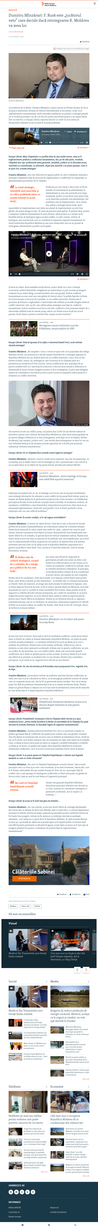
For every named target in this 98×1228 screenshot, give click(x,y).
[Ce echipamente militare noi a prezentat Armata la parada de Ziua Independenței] (15, 1035)
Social (13, 981)
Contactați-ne (14, 1212)
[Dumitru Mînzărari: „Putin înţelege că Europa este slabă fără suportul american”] (23, 479)
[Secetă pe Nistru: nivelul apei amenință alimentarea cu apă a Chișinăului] (57, 1073)
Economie (56, 1086)
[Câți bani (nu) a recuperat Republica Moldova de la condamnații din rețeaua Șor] (69, 1102)
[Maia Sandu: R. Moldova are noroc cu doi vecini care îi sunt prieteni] (15, 1046)
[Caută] (75, 1225)
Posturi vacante (15, 1217)
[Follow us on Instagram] (22, 1192)
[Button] (85, 41)
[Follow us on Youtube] (16, 1192)
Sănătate (15, 1086)
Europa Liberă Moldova (53, 135)
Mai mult (86, 1079)
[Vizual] (22, 1225)
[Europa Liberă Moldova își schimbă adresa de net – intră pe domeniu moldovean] (15, 1057)
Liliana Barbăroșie (16, 32)
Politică (13, 10)
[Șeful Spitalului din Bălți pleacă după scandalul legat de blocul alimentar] (15, 1165)
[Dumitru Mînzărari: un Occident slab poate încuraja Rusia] (23, 622)
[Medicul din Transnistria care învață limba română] (28, 940)
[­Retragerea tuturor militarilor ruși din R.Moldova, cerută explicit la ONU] (23, 328)
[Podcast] (49, 1225)
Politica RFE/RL (15, 1208)
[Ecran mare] (87, 274)
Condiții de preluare (58, 1212)
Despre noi (54, 1208)
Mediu (54, 981)
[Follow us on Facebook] (11, 1192)
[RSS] (27, 1192)
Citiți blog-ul (24, 879)
